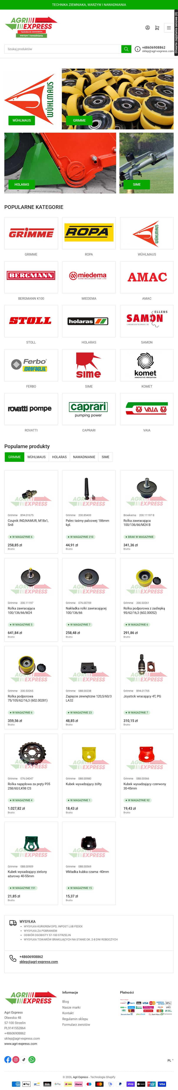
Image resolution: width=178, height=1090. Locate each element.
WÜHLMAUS (147, 254)
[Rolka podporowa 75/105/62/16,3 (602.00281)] (31, 666)
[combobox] (68, 49)
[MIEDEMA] (89, 277)
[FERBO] (31, 365)
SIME (89, 386)
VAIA (146, 430)
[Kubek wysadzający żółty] (89, 754)
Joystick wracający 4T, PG (142, 696)
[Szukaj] (126, 49)
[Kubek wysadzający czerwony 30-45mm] (147, 754)
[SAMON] (146, 321)
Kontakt (68, 1013)
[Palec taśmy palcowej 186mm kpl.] (89, 491)
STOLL (31, 342)
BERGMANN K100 (31, 299)
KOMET (147, 386)
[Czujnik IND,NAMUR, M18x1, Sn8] (31, 491)
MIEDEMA (89, 299)
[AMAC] (146, 277)
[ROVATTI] (31, 409)
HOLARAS (89, 342)
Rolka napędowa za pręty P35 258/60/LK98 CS (29, 786)
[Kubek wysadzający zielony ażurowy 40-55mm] (31, 842)
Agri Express (80, 1077)
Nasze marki (71, 1007)
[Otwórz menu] (169, 28)
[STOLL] (31, 321)
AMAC (147, 299)
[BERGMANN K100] (31, 277)
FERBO (31, 386)
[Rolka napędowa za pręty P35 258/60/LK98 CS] (31, 754)
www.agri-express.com (20, 1044)
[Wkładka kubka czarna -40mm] (89, 842)
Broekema (130, 515)
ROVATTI (31, 430)
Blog (65, 1002)
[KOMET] (146, 365)
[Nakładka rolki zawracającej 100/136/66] (89, 579)
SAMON (147, 342)
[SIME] (89, 365)
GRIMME (31, 254)
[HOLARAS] (89, 321)
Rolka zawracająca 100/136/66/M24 (21, 610)
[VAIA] (146, 409)
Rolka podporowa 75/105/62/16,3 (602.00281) (28, 698)
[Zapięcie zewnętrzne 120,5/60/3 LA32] (89, 666)
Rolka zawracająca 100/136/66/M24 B (137, 523)
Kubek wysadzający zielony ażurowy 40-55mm (27, 874)
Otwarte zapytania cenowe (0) (176, 32)
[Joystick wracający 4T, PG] (147, 666)
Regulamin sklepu (75, 1019)
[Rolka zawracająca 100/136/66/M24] (31, 579)
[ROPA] (89, 233)
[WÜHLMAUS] (146, 233)
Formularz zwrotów (76, 1025)
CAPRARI (89, 430)
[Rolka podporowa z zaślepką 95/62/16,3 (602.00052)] (147, 579)
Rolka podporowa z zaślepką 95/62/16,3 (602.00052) (144, 610)
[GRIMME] (31, 233)
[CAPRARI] (89, 409)
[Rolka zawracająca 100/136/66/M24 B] (147, 491)
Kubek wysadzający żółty (84, 784)
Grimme (13, 515)
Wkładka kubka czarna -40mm (87, 872)
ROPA (89, 254)
